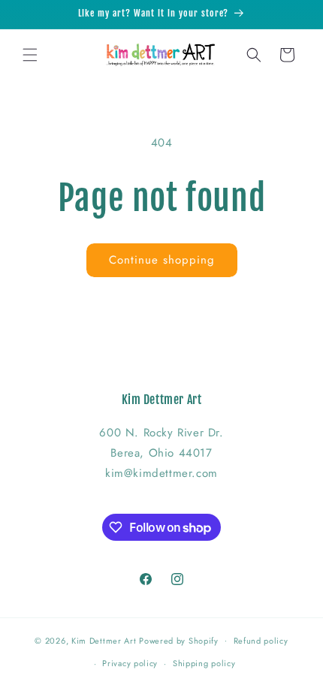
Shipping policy (204, 663)
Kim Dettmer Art (104, 640)
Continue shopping (162, 260)
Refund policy (261, 641)
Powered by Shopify (179, 640)
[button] (30, 54)
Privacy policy (130, 663)
